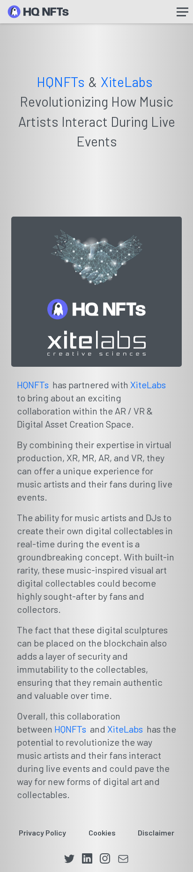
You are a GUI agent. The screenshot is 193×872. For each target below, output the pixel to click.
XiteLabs (127, 82)
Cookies (102, 832)
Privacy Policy (42, 832)
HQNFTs (61, 82)
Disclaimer (156, 832)
